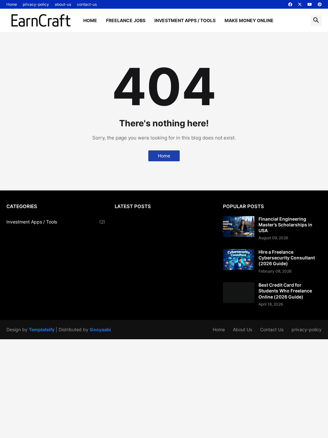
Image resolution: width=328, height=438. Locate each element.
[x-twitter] (300, 4)
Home (11, 4)
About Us (242, 329)
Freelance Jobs (125, 20)
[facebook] (290, 4)
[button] (316, 20)
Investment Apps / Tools (185, 20)
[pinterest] (320, 4)
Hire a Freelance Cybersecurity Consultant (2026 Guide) (286, 257)
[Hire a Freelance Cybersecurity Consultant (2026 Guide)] (238, 259)
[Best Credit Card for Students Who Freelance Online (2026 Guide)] (238, 292)
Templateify (41, 329)
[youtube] (310, 4)
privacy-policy (36, 4)
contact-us (87, 4)
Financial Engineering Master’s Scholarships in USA (285, 224)
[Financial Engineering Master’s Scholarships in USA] (238, 226)
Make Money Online (249, 20)
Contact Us (271, 329)
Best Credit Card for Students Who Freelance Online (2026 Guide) (285, 290)
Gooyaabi (100, 329)
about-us (63, 4)
